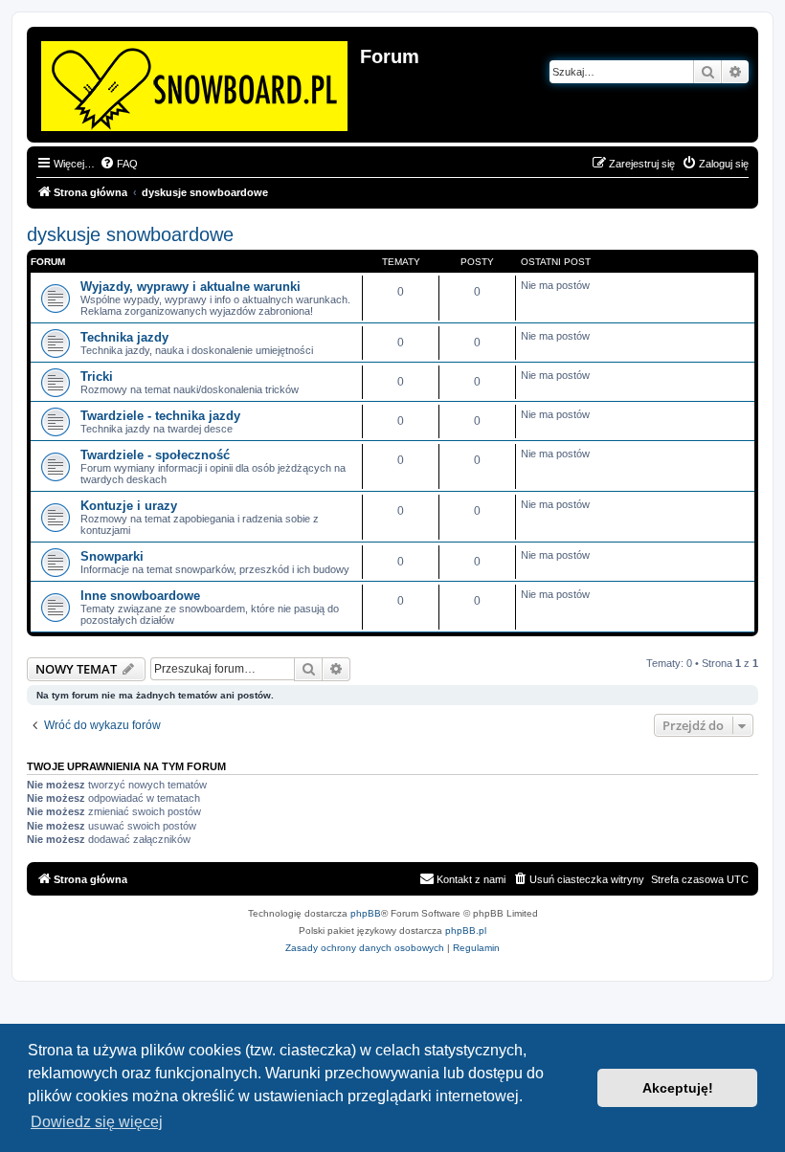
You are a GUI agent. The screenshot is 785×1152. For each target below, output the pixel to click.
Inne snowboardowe (140, 595)
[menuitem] (119, 163)
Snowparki (112, 556)
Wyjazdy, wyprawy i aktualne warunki (190, 286)
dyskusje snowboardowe (130, 234)
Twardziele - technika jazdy (160, 416)
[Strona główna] (196, 82)
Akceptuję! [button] (677, 1088)
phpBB (365, 913)
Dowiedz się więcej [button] (97, 1122)
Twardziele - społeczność (155, 455)
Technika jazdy (124, 337)
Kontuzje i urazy (128, 505)
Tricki (96, 376)
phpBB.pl (465, 930)
